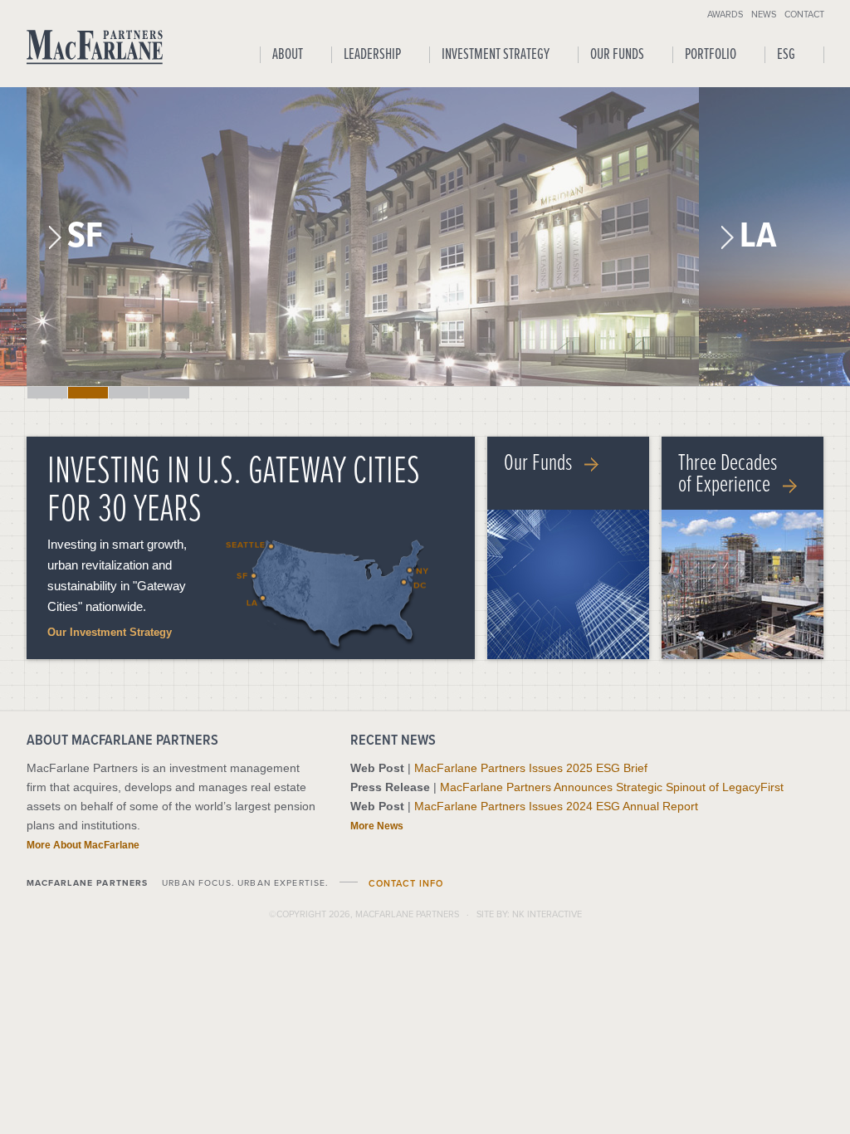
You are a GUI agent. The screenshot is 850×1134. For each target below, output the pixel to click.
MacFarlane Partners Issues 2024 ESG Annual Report (556, 806)
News (763, 13)
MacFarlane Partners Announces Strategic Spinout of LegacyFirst (612, 787)
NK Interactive (547, 914)
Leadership (372, 54)
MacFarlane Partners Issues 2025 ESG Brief (530, 768)
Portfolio (710, 54)
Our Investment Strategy (109, 632)
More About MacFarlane (83, 845)
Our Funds (617, 54)
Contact (804, 13)
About (287, 54)
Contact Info (406, 883)
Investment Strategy (496, 54)
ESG (786, 54)
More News (376, 826)
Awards (725, 13)
